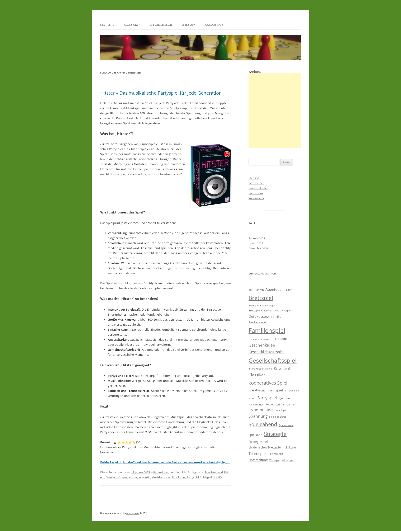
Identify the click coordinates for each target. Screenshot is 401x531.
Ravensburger (256, 404)
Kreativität (257, 390)
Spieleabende (286, 425)
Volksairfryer (213, 25)
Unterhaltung (258, 460)
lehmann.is (132, 513)
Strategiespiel (258, 442)
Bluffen (288, 289)
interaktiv (144, 477)
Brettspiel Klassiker (260, 310)
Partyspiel (193, 477)
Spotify (217, 477)
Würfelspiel (288, 460)
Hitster (133, 477)
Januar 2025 (256, 243)
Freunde (281, 339)
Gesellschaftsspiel (116, 477)
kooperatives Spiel (268, 383)
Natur (252, 398)
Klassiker (257, 375)
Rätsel (269, 410)
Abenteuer (274, 289)
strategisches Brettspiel (265, 447)
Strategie (275, 434)
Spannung (258, 416)
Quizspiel (284, 398)
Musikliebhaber (161, 477)
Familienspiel (267, 330)
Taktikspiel (289, 447)
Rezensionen (131, 25)
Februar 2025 (257, 238)
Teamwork (275, 454)
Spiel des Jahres (277, 416)
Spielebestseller (161, 25)
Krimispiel (275, 390)
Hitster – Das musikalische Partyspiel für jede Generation (161, 93)
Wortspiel (274, 460)
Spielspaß (206, 477)
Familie (276, 317)
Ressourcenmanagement (281, 404)
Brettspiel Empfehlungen (262, 305)
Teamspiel (258, 453)
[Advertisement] (275, 110)
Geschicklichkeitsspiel (266, 351)
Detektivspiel (259, 316)
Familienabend (213, 472)
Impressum (188, 25)
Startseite (107, 25)
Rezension (256, 410)
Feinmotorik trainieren (261, 339)
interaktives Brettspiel (260, 368)
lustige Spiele (291, 390)
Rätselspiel (281, 410)
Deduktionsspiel (282, 310)
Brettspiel (261, 298)
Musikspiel (178, 477)
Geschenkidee (262, 345)
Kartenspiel (282, 368)
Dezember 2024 (258, 248)
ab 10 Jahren (256, 290)
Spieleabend (263, 424)
